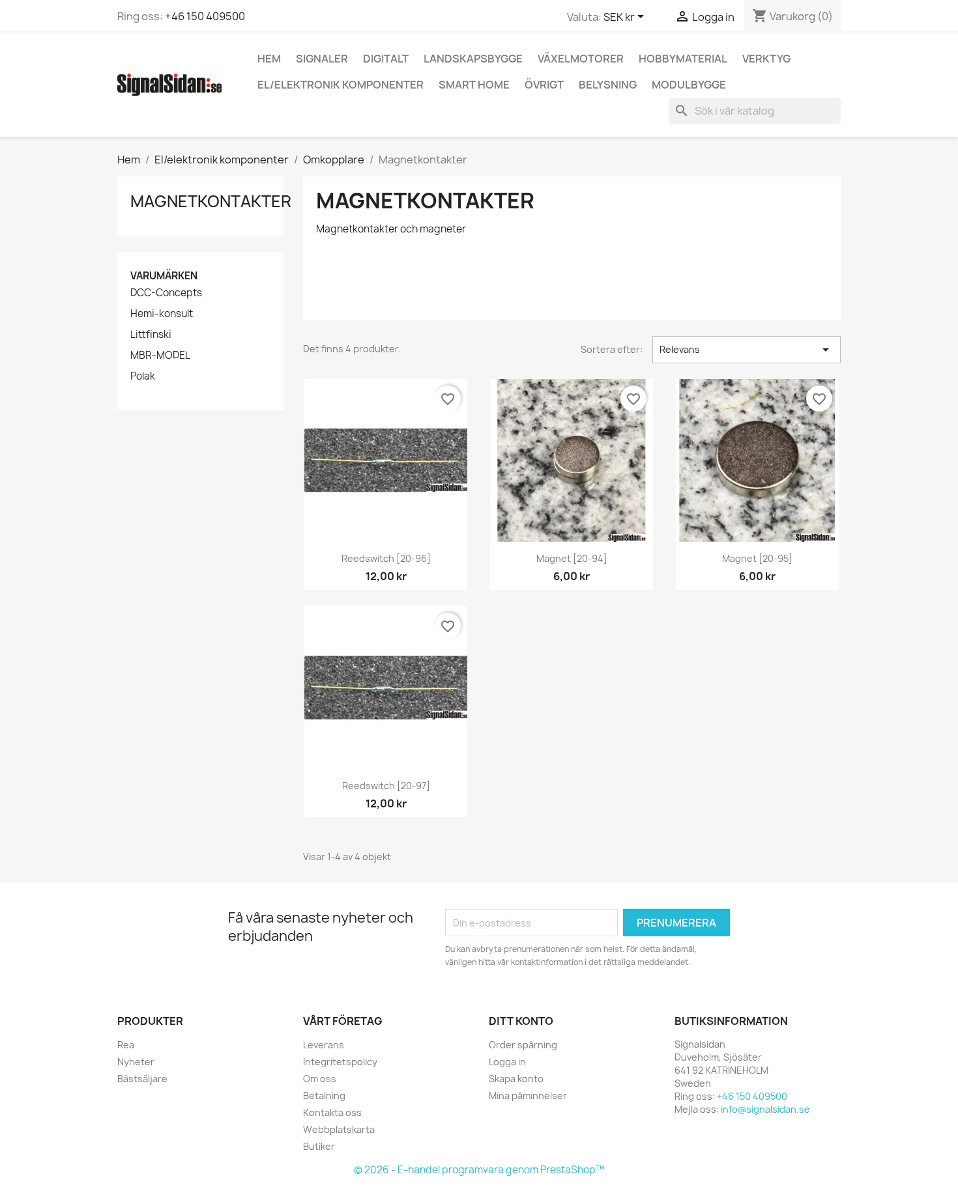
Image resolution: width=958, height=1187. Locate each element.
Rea (125, 1045)
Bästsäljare (142, 1078)
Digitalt (386, 58)
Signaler (322, 58)
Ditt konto (521, 1021)
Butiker (319, 1146)
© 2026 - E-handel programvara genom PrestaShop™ (479, 1170)
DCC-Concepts (166, 293)
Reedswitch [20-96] (386, 558)
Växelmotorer (581, 58)
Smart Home (474, 84)
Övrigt (544, 84)
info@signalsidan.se (765, 1109)
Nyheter (135, 1061)
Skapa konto (516, 1078)
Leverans (323, 1045)
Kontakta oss (332, 1112)
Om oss (319, 1078)
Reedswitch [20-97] (386, 785)
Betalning (324, 1095)
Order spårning (523, 1045)
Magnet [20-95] (757, 558)
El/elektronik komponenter (340, 84)
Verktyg (766, 58)
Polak (142, 376)
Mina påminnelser (528, 1095)
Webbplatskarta (339, 1129)
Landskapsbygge (473, 58)
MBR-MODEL (160, 355)
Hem (269, 58)
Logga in (507, 1061)
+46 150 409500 (205, 16)
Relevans (747, 349)
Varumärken (163, 276)
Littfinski (150, 334)
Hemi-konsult (161, 313)
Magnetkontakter (210, 201)
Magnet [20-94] (571, 558)
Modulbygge (689, 84)
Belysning (608, 84)
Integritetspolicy (340, 1061)
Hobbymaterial (683, 58)
